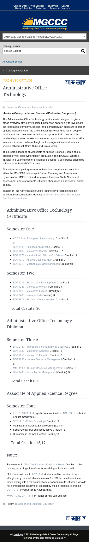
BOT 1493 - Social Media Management (35, 372)
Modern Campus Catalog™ (51, 537)
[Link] (44, 28)
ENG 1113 (19, 413)
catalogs (18, 534)
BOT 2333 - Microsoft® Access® (31, 350)
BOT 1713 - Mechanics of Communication (36, 263)
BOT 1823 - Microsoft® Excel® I (30, 291)
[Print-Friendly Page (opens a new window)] (78, 82)
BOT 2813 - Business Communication (34, 299)
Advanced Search (12, 61)
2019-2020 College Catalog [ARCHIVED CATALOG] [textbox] (33, 36)
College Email (20, 6)
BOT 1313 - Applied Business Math (32, 259)
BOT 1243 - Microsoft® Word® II (31, 286)
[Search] (83, 51)
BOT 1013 (12, 489)
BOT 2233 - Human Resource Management (37, 359)
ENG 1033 (67, 413)
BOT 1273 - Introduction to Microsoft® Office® (38, 255)
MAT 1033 (14, 495)
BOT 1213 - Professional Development (34, 282)
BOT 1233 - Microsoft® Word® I (30, 251)
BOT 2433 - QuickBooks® (27, 295)
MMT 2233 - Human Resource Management (38, 368)
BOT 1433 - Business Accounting (31, 246)
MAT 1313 (27, 495)
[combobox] (44, 36)
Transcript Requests (60, 8)
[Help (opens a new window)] (83, 82)
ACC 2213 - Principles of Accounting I (34, 238)
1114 (28, 413)
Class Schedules (23, 8)
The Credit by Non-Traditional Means (45, 464)
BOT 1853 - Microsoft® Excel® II (31, 355)
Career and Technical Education (36, 107)
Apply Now (41, 8)
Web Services (37, 6)
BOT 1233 (37, 474)
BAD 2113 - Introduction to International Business (40, 346)
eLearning (53, 6)
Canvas (65, 6)
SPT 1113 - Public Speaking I (29, 421)
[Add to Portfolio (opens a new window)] (73, 82)
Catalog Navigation (17, 70)
